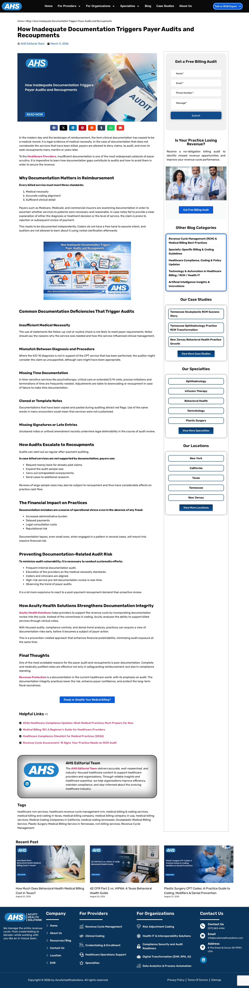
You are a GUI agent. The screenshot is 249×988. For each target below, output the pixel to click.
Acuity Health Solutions (35, 612)
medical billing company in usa (114, 815)
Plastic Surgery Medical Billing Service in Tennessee (61, 823)
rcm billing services (107, 823)
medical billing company (78, 815)
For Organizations (98, 6)
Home (49, 6)
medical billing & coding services (127, 811)
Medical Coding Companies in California (54, 819)
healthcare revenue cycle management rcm (77, 811)
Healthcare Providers (41, 156)
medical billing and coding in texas (39, 815)
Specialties (127, 6)
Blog (148, 6)
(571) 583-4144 (216, 928)
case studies (165, 6)
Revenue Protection (32, 677)
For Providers (67, 6)
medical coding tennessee (98, 819)
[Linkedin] (27, 783)
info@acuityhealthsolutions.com (225, 938)
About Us (185, 6)
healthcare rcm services (32, 811)
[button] (54, 128)
